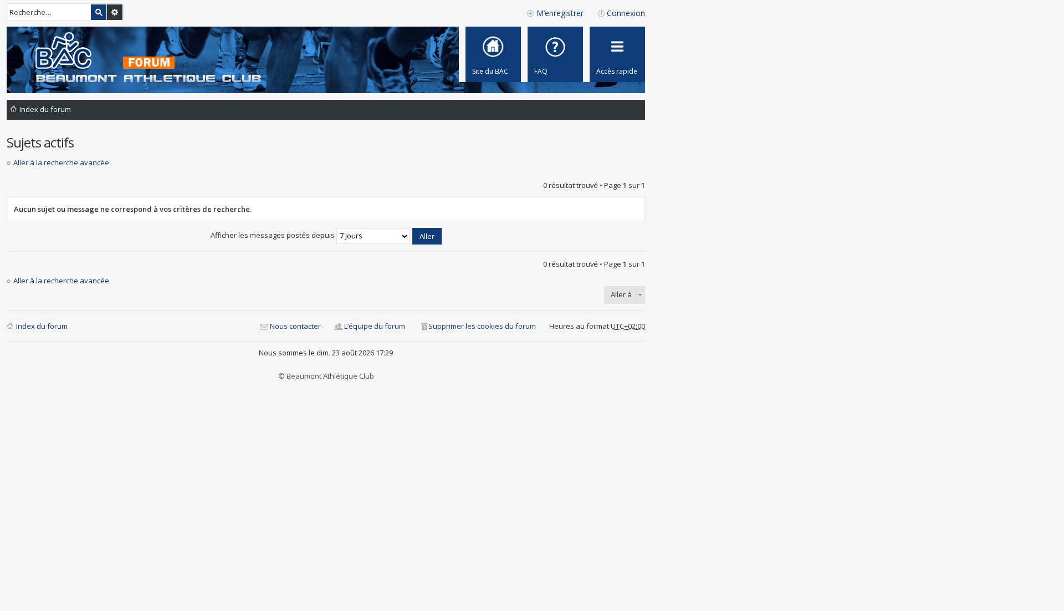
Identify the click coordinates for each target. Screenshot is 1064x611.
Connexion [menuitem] (626, 13)
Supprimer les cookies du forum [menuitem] (482, 326)
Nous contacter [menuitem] (295, 326)
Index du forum (42, 326)
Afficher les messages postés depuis (273, 235)
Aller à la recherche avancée (61, 162)
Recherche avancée (114, 12)
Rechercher (98, 12)
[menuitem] (555, 54)
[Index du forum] (137, 58)
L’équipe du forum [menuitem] (374, 326)
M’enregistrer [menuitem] (560, 13)
